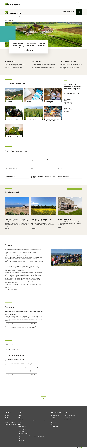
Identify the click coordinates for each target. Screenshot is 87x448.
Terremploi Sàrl (21, 440)
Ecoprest (20, 417)
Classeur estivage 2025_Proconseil (16, 359)
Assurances (7, 415)
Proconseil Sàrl (10, 20)
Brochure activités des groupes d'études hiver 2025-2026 (21, 327)
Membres (53, 417)
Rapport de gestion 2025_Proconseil (16, 355)
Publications (53, 422)
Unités (44, 4)
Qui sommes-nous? (55, 415)
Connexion (78, 2)
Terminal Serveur (67, 419)
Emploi (6, 420)
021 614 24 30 (69, 12)
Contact (80, 4)
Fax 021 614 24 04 (68, 103)
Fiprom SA (20, 424)
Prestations (38, 4)
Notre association (72, 4)
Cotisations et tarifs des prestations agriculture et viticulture (22, 367)
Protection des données (55, 426)
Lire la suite (7, 228)
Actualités (60, 4)
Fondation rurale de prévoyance (24, 426)
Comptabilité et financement (10, 424)
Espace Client (67, 417)
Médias (52, 420)
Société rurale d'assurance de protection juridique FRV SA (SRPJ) (31, 436)
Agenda (65, 4)
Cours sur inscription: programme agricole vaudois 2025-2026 (22, 323)
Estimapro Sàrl (21, 419)
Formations (27, 17)
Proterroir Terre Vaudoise (23, 433)
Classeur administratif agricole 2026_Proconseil (19, 363)
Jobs (52, 424)
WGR (81, 447)
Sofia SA (19, 438)
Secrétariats (53, 419)
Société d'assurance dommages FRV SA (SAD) (27, 435)
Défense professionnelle (52, 4)
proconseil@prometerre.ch (69, 13)
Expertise (7, 417)
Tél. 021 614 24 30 (68, 102)
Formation (7, 419)
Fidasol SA (20, 422)
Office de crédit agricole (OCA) (24, 429)
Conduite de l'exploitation (10, 422)
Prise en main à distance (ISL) (70, 415)
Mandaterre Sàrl (21, 428)
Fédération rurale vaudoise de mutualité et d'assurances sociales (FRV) (32, 420)
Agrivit (19, 415)
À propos (21, 17)
